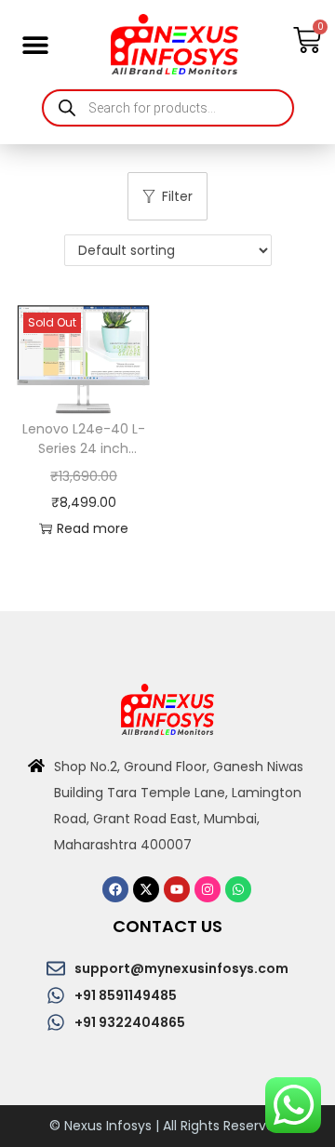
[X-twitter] (146, 889)
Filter (177, 196)
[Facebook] (115, 889)
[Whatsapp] (238, 889)
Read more (92, 528)
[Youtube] (177, 889)
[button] (35, 44)
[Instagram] (207, 889)
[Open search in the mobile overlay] (168, 108)
